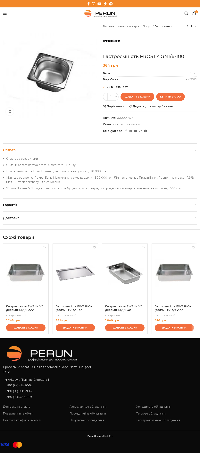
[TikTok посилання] (105, 4)
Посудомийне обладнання (88, 413)
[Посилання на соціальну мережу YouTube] (99, 4)
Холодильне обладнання (153, 406)
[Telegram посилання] (111, 4)
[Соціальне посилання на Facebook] (88, 4)
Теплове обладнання (151, 413)
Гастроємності (165, 26)
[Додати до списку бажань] (45, 247)
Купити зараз (170, 96)
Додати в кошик (137, 96)
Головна (108, 26)
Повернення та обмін (18, 413)
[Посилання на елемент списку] (50, 385)
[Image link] (40, 353)
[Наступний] (195, 26)
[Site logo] (100, 13)
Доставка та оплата (16, 406)
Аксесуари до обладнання (88, 406)
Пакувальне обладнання (87, 420)
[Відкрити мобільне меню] (5, 13)
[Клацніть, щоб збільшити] (10, 111)
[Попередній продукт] (187, 26)
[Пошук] (186, 13)
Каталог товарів (128, 26)
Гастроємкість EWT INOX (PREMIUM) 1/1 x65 (123, 308)
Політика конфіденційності (22, 420)
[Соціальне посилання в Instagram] (93, 4)
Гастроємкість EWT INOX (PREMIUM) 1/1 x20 (74, 308)
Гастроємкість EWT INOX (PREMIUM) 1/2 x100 (173, 308)
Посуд (147, 26)
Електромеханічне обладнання (158, 420)
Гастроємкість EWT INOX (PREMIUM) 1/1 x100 (24, 308)
